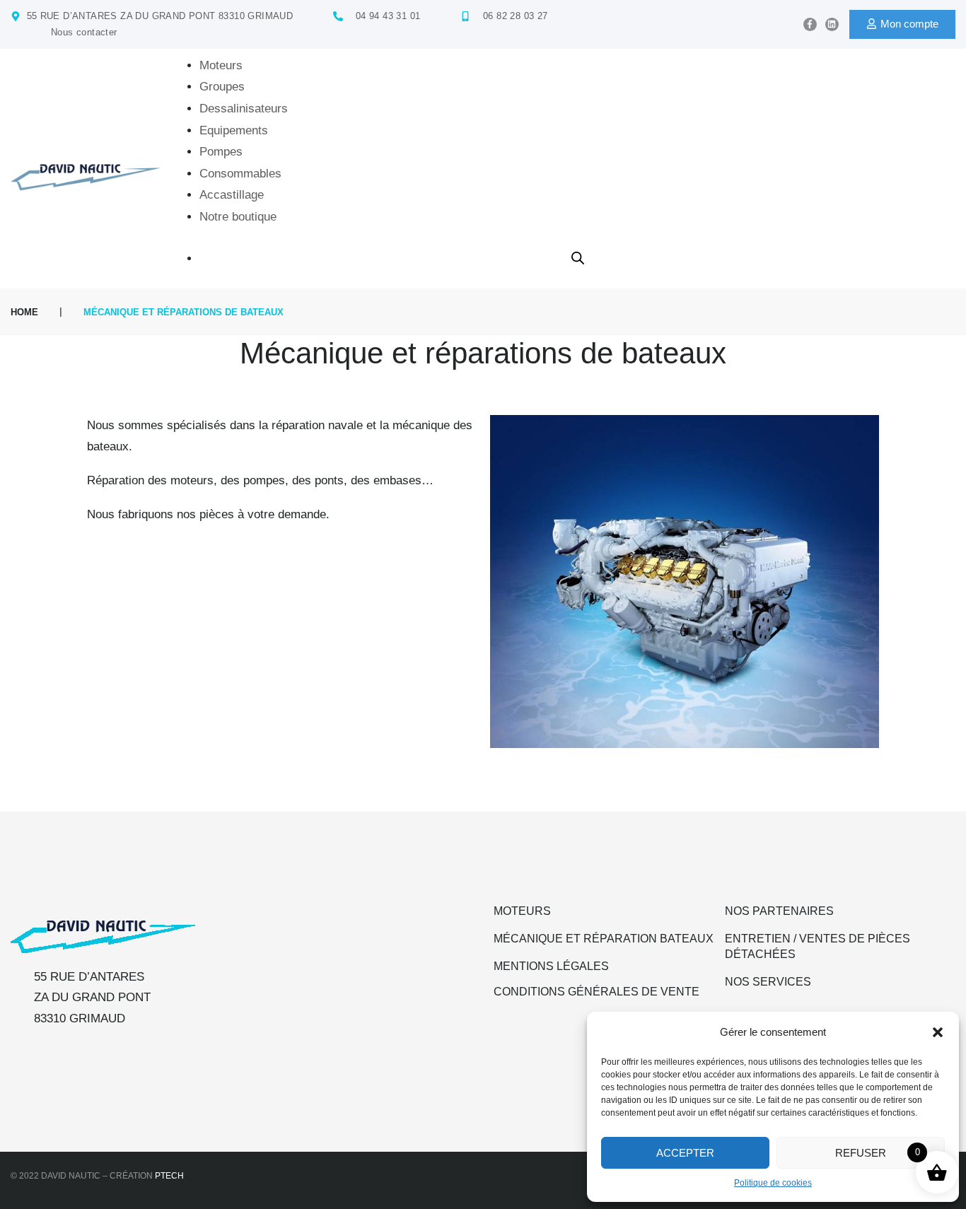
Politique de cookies (773, 1183)
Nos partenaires (779, 911)
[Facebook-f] (810, 24)
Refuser (860, 1153)
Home (24, 312)
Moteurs (522, 911)
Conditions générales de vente (596, 992)
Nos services (768, 982)
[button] (938, 1032)
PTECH (169, 1176)
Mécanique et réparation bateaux (604, 939)
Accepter (685, 1153)
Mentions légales (551, 966)
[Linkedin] (832, 24)
